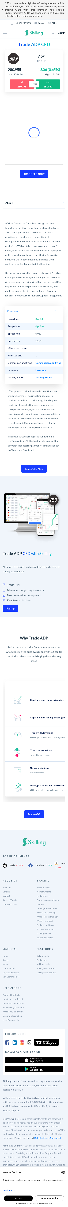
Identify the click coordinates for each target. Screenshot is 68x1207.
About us (7, 887)
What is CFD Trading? (46, 912)
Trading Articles (44, 933)
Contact (6, 896)
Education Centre (45, 937)
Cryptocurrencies (11, 972)
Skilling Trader (43, 956)
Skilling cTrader (44, 964)
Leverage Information (47, 908)
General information (12, 1016)
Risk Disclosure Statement (47, 1138)
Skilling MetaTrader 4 (46, 968)
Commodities (9, 968)
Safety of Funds (10, 900)
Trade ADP (34, 814)
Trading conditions (45, 925)
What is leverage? (45, 921)
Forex (5, 956)
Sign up (10, 608)
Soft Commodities (11, 976)
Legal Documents (11, 1020)
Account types (43, 887)
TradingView (42, 960)
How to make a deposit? (13, 999)
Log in (61, 32)
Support (42, 23)
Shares (6, 960)
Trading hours (43, 896)
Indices (6, 964)
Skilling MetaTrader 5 (46, 972)
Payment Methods (11, 995)
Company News (10, 904)
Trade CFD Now (34, 468)
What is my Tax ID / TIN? (13, 1011)
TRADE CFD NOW (34, 173)
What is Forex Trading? (47, 916)
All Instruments (44, 891)
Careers (6, 891)
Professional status (46, 929)
